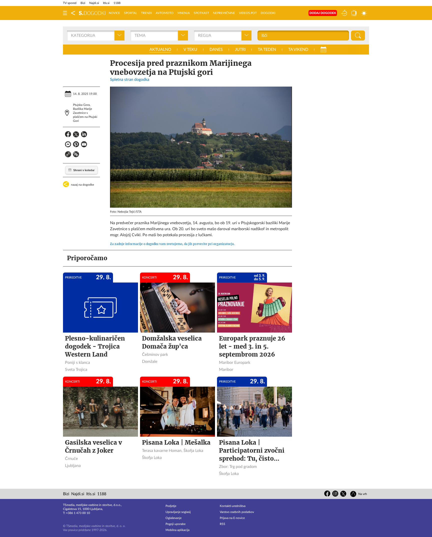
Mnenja (184, 13)
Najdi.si (94, 3)
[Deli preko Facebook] (68, 135)
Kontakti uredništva (233, 505)
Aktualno (160, 50)
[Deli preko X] (76, 135)
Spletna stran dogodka (129, 80)
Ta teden (267, 50)
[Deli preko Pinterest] (76, 145)
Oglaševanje (174, 517)
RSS (222, 523)
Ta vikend (298, 50)
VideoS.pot (248, 13)
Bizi (82, 3)
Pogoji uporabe (176, 523)
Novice (114, 13)
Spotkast (201, 13)
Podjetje (171, 505)
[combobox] (71, 36)
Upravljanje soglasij (178, 511)
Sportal (130, 13)
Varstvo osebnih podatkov (237, 511)
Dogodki (268, 13)
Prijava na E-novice (232, 517)
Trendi (146, 13)
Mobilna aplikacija (178, 529)
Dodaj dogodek (323, 13)
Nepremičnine (224, 13)
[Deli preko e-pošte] (84, 145)
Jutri (240, 50)
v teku (190, 50)
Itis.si (106, 3)
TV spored (69, 3)
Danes (216, 50)
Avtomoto (165, 13)
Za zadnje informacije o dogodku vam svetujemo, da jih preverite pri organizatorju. (172, 244)
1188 (117, 3)
